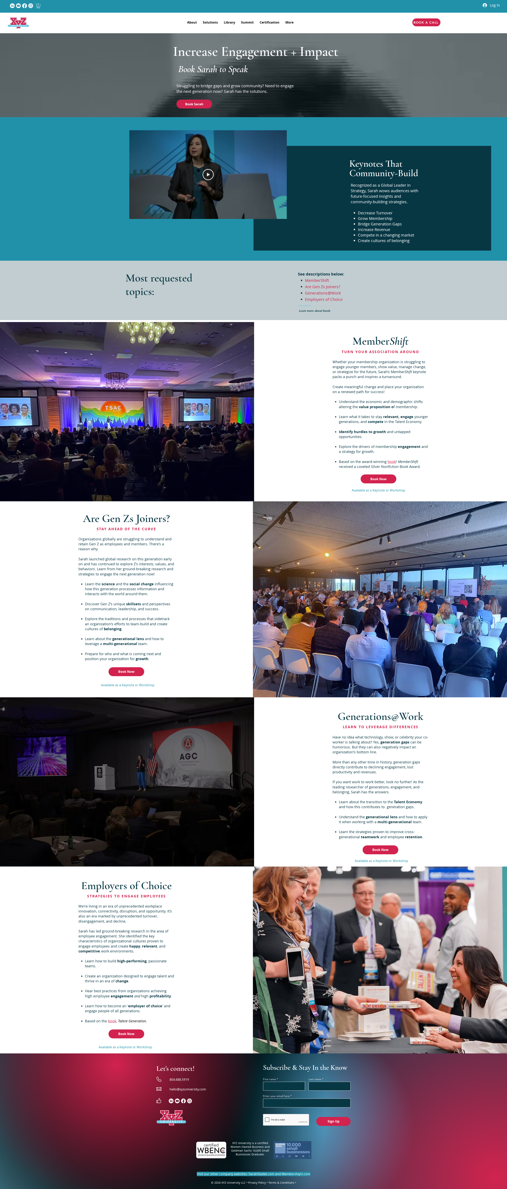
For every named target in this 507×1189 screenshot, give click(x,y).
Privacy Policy (257, 1182)
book (392, 461)
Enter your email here (276, 1096)
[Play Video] (208, 174)
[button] (38, 5)
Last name (315, 1079)
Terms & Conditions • (282, 1182)
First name (269, 1079)
